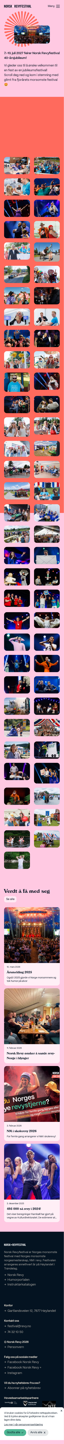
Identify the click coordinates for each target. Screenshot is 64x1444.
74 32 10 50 (15, 1332)
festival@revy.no (19, 1326)
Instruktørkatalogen (21, 1284)
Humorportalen (18, 1279)
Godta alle (13, 1432)
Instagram (14, 1373)
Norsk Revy (15, 1275)
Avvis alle (36, 1432)
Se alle (10, 899)
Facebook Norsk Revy (23, 1362)
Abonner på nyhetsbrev (24, 1388)
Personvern (15, 1347)
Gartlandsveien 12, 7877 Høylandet (31, 1311)
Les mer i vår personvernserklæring (23, 1425)
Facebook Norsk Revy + (24, 1367)
